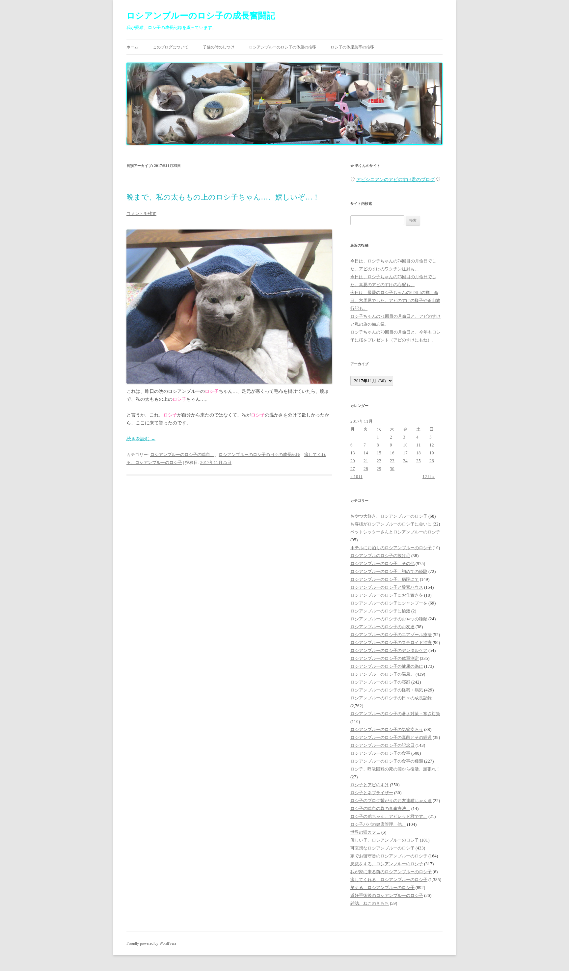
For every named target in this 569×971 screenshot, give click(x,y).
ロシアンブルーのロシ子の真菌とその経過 (391, 737)
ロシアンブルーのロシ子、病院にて (384, 579)
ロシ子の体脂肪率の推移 (352, 47)
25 (418, 460)
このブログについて (170, 47)
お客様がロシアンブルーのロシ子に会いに (391, 524)
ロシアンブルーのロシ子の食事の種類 (386, 761)
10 (405, 445)
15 (379, 452)
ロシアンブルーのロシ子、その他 (382, 563)
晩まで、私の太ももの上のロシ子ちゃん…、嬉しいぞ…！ (223, 197)
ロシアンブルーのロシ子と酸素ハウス (386, 587)
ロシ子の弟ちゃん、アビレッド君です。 (388, 816)
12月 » (428, 476)
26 (431, 460)
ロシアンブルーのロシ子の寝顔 (380, 682)
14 (366, 452)
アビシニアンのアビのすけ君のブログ (395, 179)
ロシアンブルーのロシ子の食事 (380, 753)
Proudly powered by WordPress (151, 943)
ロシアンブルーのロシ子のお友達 (382, 626)
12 (431, 445)
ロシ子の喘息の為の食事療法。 (380, 808)
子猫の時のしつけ (218, 47)
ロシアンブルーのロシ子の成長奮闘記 (200, 15)
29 (379, 468)
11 (418, 445)
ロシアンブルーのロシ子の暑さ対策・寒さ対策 (395, 713)
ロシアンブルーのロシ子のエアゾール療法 (391, 634)
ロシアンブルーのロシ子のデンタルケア (388, 650)
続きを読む (140, 438)
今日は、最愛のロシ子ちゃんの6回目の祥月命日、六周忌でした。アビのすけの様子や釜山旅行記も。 (395, 300)
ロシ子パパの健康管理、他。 (378, 824)
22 (379, 460)
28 (366, 468)
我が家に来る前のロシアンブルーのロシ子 (391, 871)
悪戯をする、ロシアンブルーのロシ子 (386, 863)
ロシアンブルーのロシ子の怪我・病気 (386, 690)
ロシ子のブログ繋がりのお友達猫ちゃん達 (391, 800)
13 (352, 452)
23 (392, 460)
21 (366, 460)
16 (392, 452)
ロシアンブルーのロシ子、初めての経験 (388, 571)
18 (418, 452)
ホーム (132, 47)
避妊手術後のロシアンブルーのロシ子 (386, 895)
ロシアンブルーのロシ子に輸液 (380, 610)
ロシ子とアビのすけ (369, 784)
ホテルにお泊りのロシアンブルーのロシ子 (391, 547)
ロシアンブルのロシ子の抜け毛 (380, 555)
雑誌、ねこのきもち (369, 903)
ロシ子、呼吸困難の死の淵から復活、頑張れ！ (395, 769)
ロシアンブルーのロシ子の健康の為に (386, 666)
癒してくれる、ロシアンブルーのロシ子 (388, 879)
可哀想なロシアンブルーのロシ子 (382, 848)
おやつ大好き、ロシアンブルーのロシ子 (388, 516)
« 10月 (356, 476)
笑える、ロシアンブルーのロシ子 (382, 887)
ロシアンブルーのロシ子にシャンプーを (388, 603)
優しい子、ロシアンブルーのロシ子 (384, 840)
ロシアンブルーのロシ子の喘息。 (182, 454)
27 (352, 468)
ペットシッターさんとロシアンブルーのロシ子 (395, 531)
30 (392, 468)
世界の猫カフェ (365, 832)
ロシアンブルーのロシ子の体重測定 (384, 658)
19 (431, 452)
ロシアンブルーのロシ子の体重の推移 (282, 47)
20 (352, 460)
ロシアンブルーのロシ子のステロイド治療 (391, 642)
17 (405, 452)
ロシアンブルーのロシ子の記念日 (382, 745)
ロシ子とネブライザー (371, 792)
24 (405, 460)
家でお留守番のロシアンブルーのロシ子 (388, 855)
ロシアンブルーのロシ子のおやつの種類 (388, 618)
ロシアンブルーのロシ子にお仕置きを (386, 595)
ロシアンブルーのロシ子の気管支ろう (386, 729)
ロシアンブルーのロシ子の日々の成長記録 (259, 454)
